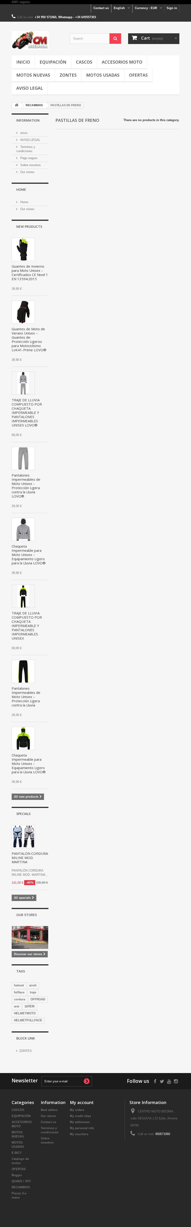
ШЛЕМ (29, 1006)
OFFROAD (38, 999)
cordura (19, 999)
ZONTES (68, 75)
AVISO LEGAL (29, 88)
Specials (23, 813)
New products (29, 226)
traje (33, 992)
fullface (19, 992)
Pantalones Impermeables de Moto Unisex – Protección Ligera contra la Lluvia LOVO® (26, 485)
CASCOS (84, 62)
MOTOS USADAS (102, 75)
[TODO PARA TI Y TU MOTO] (37, 40)
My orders (77, 1110)
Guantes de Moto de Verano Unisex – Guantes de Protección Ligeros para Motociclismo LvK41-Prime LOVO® (29, 339)
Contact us (101, 8)
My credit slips (80, 1116)
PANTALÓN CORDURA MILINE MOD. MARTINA (30, 857)
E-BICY (17, 1153)
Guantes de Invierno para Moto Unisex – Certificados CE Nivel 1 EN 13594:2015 (30, 272)
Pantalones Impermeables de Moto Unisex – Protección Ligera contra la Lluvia (26, 696)
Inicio (23, 62)
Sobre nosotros (30, 165)
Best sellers (49, 1110)
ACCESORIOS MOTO (122, 62)
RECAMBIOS (21, 1187)
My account (82, 1102)
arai (16, 1006)
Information (28, 120)
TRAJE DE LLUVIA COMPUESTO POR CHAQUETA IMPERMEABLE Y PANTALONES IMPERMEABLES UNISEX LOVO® (27, 412)
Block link (25, 1038)
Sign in (172, 8)
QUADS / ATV (21, 1181)
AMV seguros (21, 2)
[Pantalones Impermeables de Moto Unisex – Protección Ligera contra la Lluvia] (23, 671)
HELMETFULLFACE (28, 1020)
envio (23, 133)
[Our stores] (30, 937)
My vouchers (79, 1134)
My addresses (80, 1122)
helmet (19, 985)
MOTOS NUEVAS (33, 75)
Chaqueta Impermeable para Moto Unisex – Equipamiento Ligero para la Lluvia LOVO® (29, 554)
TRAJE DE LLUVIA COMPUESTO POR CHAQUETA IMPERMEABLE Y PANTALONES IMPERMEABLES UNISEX (27, 626)
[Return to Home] (16, 105)
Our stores (26, 172)
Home (21, 189)
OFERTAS (138, 75)
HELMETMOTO (25, 1013)
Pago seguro (28, 158)
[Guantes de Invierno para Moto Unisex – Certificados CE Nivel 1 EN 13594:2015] (23, 249)
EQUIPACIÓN (53, 62)
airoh (33, 985)
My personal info (82, 1128)
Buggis (17, 1175)
